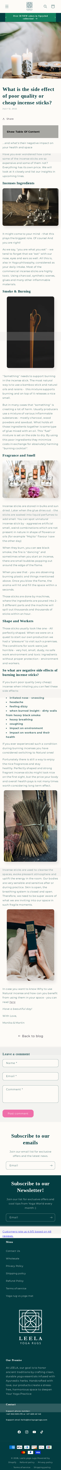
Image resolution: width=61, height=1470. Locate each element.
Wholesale (12, 1258)
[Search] (45, 6)
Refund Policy (15, 1280)
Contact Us (13, 1250)
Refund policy (27, 1462)
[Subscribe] (51, 1165)
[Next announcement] (55, 17)
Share (10, 118)
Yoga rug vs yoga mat (19, 1295)
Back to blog (32, 1036)
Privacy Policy (14, 1265)
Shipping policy (16, 1273)
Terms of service (16, 1288)
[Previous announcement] (6, 17)
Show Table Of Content (23, 131)
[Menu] (7, 6)
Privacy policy (45, 1462)
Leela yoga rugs (28, 1458)
